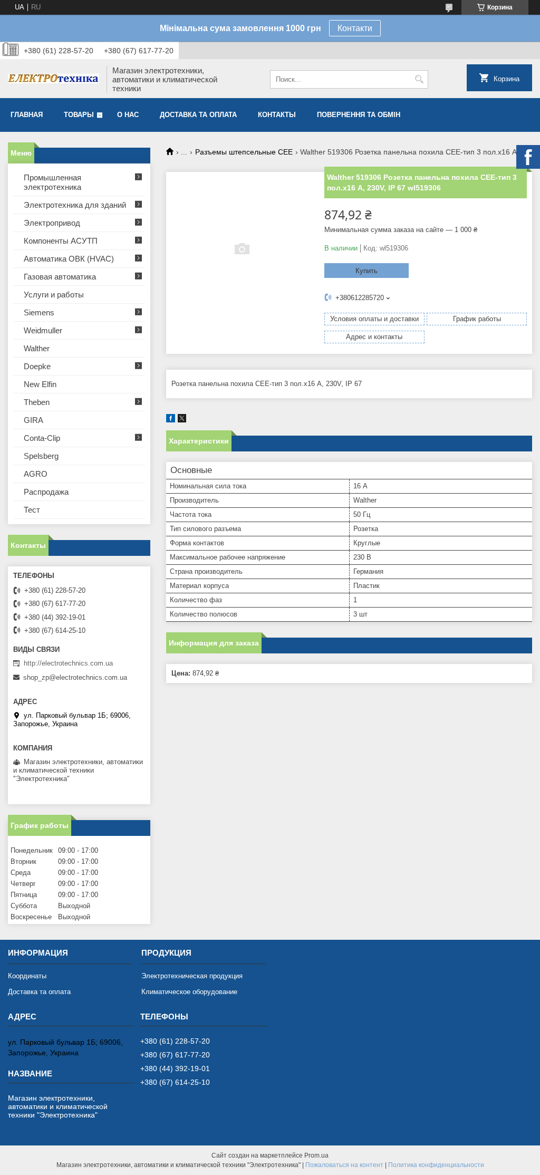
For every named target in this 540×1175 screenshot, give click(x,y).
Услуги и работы (54, 294)
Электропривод (52, 222)
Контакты (277, 115)
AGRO (35, 473)
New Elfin (40, 384)
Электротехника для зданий (75, 204)
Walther (37, 348)
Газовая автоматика (60, 276)
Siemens (39, 312)
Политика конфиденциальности (436, 1165)
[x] (182, 420)
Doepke (37, 366)
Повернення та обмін (358, 115)
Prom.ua (316, 1155)
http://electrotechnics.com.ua (68, 663)
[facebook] (170, 420)
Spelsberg (41, 455)
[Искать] (419, 79)
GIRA (33, 420)
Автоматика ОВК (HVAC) (69, 258)
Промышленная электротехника (52, 182)
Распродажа (46, 491)
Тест (32, 509)
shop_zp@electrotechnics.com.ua (75, 677)
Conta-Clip (42, 438)
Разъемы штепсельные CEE (244, 152)
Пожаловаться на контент (344, 1165)
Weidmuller (43, 330)
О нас (128, 115)
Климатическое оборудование (189, 992)
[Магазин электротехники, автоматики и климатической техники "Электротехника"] (53, 79)
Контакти (355, 28)
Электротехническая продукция (192, 976)
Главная (27, 115)
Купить (366, 271)
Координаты (27, 976)
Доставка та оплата (198, 115)
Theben (37, 402)
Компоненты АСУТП (61, 240)
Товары (79, 115)
